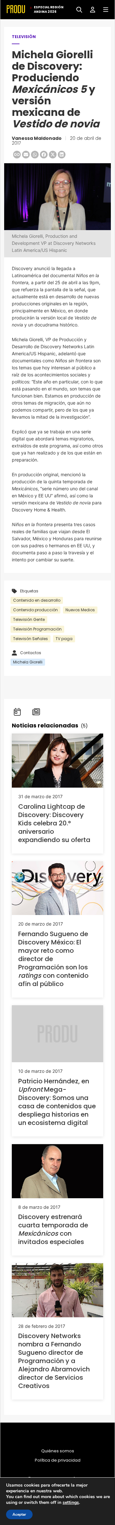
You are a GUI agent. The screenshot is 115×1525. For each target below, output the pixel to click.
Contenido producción (35, 610)
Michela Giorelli (27, 662)
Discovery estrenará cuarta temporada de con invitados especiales (53, 1229)
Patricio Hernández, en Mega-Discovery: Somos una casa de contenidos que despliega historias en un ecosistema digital (57, 1102)
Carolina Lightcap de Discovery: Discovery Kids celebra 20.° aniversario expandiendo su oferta (54, 823)
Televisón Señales (30, 638)
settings (71, 1502)
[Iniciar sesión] (90, 9)
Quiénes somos (57, 1451)
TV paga (64, 638)
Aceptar (19, 1514)
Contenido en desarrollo (36, 600)
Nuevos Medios (80, 610)
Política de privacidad (57, 1460)
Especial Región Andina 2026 (49, 9)
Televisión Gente (29, 619)
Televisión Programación (37, 629)
